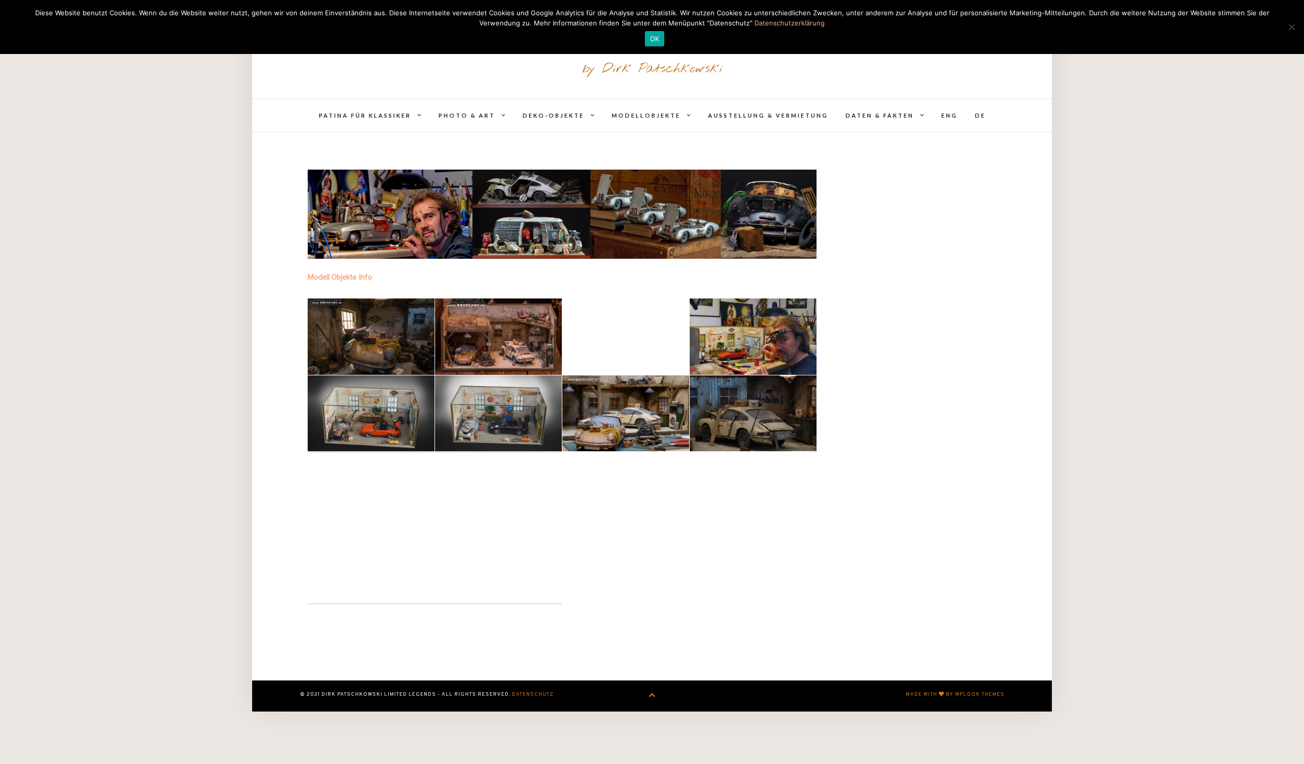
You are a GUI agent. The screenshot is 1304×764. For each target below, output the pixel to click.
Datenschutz (533, 694)
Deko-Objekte (553, 115)
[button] (371, 336)
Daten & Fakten (880, 115)
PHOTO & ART (467, 115)
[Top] (652, 696)
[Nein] (1291, 27)
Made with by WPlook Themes (955, 694)
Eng (949, 115)
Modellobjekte (646, 115)
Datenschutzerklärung (789, 23)
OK (655, 39)
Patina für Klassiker (365, 115)
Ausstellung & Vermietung (768, 115)
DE (980, 115)
